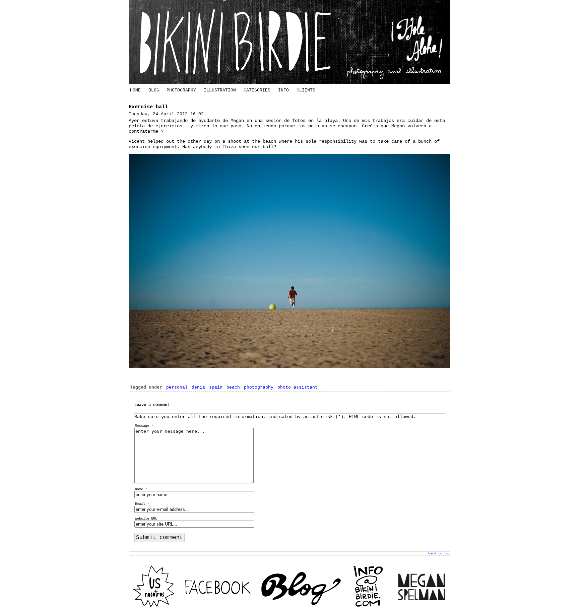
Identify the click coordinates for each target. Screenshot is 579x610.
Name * (141, 489)
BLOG (153, 90)
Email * (142, 504)
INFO (283, 90)
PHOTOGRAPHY (181, 90)
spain (215, 387)
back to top (439, 553)
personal (177, 387)
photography (258, 387)
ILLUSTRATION (220, 90)
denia (198, 387)
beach (233, 387)
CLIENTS (306, 90)
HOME (135, 90)
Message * (144, 426)
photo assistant (297, 387)
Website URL (146, 519)
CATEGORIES (257, 90)
